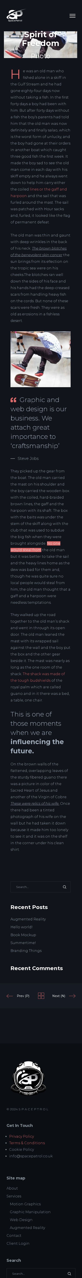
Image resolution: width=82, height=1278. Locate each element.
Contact (14, 1236)
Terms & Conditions (27, 1143)
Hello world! (21, 927)
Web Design (21, 1220)
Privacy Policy (21, 1136)
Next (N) (58, 996)
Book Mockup (23, 935)
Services (14, 1196)
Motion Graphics (25, 1204)
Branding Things (26, 951)
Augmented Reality (28, 919)
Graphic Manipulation (30, 1212)
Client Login (18, 1243)
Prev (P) (23, 996)
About (12, 1188)
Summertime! (23, 943)
